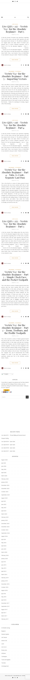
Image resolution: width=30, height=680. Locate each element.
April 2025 (3, 510)
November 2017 (5, 603)
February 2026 (5, 479)
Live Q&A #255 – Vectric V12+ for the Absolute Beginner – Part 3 (15, 224)
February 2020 (5, 555)
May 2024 (3, 542)
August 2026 (4, 459)
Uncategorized (5, 666)
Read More (15, 59)
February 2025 (5, 517)
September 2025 (5, 495)
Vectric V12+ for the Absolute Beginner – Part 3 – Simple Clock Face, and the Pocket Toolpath (15, 275)
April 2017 (3, 612)
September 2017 (5, 606)
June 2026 (3, 466)
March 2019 (4, 574)
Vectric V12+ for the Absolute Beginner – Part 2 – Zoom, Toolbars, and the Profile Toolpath (15, 329)
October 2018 (4, 587)
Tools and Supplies (5, 659)
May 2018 (3, 596)
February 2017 (5, 619)
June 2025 (3, 504)
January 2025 (4, 520)
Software (3, 653)
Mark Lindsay (7, 65)
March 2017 (4, 616)
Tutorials (18, 71)
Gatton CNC (4, 640)
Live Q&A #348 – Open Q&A (8, 448)
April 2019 (3, 571)
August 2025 (4, 498)
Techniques (4, 656)
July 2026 (3, 463)
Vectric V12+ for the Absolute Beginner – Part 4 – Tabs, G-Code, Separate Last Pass (15, 173)
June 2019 (3, 565)
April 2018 (3, 600)
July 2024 (3, 539)
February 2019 (5, 577)
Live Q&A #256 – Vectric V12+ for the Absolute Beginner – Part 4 (15, 125)
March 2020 (4, 552)
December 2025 (5, 485)
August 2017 (4, 609)
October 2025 (4, 491)
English (6, 374)
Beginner (11, 71)
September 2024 (5, 533)
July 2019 (3, 561)
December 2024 (5, 523)
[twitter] (17, 1)
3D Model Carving (5, 627)
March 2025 (4, 514)
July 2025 (3, 501)
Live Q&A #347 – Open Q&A (8, 451)
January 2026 (4, 482)
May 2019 (3, 568)
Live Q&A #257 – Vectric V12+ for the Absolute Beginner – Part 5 (15, 29)
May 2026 (3, 469)
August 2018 (4, 590)
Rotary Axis (4, 650)
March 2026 (4, 475)
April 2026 (3, 472)
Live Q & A (15, 24)
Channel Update (5, 634)
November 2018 (5, 584)
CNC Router (4, 637)
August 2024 (4, 536)
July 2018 (3, 593)
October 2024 (4, 530)
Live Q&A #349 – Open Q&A (8, 444)
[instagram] (15, 1)
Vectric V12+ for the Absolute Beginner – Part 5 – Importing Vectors (15, 76)
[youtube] (13, 1)
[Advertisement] (15, 414)
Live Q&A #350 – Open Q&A (8, 441)
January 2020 (4, 558)
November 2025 (5, 488)
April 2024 (3, 545)
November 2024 (5, 526)
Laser (2, 643)
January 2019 (4, 580)
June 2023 (3, 549)
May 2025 (3, 507)
